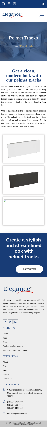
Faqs (5, 370)
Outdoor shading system (13, 346)
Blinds (5, 342)
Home (16, 46)
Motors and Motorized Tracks (15, 350)
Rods (5, 338)
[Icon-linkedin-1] (15, 322)
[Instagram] (10, 322)
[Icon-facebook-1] (5, 322)
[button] (43, 4)
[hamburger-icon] (42, 15)
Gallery (6, 374)
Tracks (5, 334)
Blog (5, 366)
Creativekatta (28, 425)
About (5, 362)
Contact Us (29, 269)
